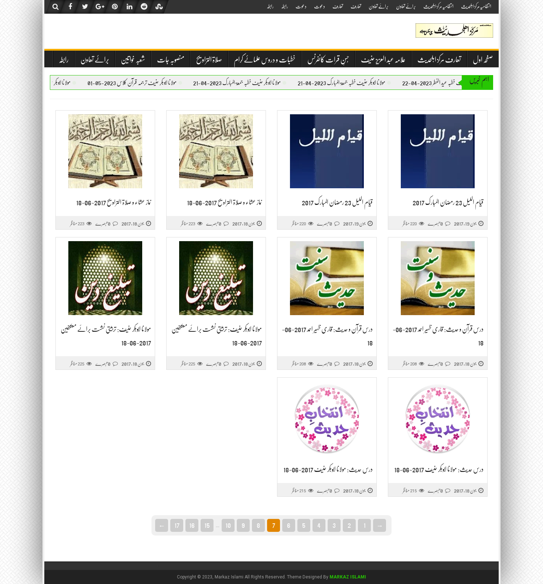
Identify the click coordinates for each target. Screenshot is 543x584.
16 (192, 525)
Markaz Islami (347, 577)
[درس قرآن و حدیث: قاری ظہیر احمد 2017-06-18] (438, 278)
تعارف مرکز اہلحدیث (439, 60)
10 (228, 525)
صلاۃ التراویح (209, 60)
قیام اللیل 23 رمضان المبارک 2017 (448, 202)
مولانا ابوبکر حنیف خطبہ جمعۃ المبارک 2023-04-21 (354, 82)
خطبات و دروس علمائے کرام (265, 60)
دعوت (319, 6)
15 (207, 525)
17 (177, 525)
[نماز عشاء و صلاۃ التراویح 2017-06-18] (216, 151)
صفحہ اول (483, 60)
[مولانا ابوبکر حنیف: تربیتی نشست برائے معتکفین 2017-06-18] (216, 278)
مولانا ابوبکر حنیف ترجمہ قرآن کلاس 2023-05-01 (144, 82)
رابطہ (284, 6)
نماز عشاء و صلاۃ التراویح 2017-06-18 (224, 202)
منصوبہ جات (170, 60)
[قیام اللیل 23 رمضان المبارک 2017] (438, 151)
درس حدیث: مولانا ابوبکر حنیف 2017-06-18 (439, 469)
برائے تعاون (406, 6)
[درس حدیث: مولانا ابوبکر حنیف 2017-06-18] (438, 418)
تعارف (356, 6)
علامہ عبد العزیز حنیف (383, 60)
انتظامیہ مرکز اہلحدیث (476, 6)
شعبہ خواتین (133, 60)
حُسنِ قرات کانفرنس (328, 60)
